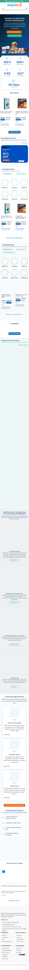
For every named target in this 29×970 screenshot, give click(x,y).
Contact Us (5, 937)
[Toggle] (25, 817)
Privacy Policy (5, 948)
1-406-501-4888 (10, 922)
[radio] (3, 119)
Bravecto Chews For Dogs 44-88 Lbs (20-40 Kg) (6, 112)
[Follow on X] (23, 954)
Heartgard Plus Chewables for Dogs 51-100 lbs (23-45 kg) (22, 113)
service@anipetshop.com (8, 924)
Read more (4, 895)
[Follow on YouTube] (24, 954)
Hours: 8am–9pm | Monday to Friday (11, 926)
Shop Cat (19, 937)
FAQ (3, 939)
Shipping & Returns (7, 950)
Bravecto (19, 948)
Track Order (5, 958)
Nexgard (19, 952)
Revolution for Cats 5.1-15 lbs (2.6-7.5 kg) (22, 295)
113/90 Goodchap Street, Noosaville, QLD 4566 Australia (14, 929)
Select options (4, 124)
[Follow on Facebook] (20, 954)
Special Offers (20, 939)
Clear (1, 121)
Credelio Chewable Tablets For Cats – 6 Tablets (6, 296)
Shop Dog (19, 935)
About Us (4, 935)
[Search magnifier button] (27, 9)
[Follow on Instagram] (21, 954)
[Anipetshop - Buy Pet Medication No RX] (14, 4)
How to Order (5, 952)
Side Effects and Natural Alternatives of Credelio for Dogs (13, 885)
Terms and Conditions (5, 955)
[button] (2, 4)
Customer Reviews (7, 941)
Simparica (19, 950)
